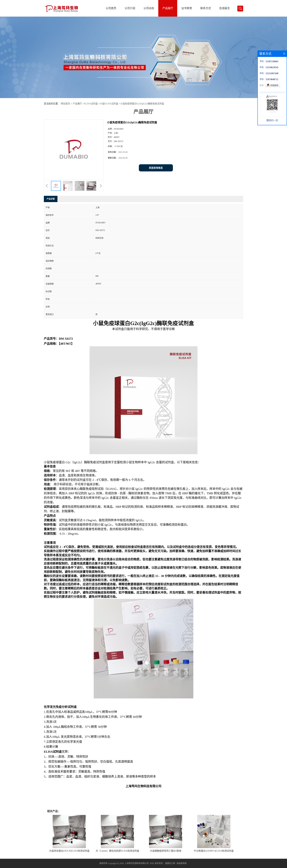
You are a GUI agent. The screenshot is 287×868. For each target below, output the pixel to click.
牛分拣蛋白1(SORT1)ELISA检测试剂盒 (214, 851)
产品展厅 (167, 8)
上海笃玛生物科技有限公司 (137, 863)
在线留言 (224, 8)
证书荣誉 (186, 8)
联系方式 (205, 8)
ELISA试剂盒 (91, 103)
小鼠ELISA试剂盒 (109, 103)
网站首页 (65, 103)
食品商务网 (182, 863)
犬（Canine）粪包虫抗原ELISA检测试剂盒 (117, 851)
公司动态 (149, 8)
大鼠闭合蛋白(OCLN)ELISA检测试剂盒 (69, 851)
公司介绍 (130, 8)
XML (152, 863)
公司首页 (111, 8)
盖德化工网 (170, 863)
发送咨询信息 (156, 168)
